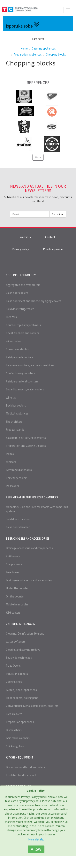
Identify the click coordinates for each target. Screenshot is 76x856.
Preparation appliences (20, 722)
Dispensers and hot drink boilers (25, 767)
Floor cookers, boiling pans (22, 698)
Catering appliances (20, 624)
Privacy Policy (20, 249)
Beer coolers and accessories (27, 538)
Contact (50, 237)
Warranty (25, 237)
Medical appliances (17, 413)
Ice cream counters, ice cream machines (30, 365)
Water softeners (16, 641)
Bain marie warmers (18, 738)
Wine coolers (13, 341)
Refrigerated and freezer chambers (32, 497)
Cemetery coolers (16, 478)
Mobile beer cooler (17, 604)
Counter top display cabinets (23, 325)
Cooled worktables (17, 349)
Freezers (11, 317)
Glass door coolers (17, 293)
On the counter (15, 596)
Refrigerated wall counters (22, 381)
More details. (36, 839)
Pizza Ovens (13, 665)
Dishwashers (14, 730)
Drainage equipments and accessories (29, 580)
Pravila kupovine (53, 249)
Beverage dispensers (19, 470)
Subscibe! (58, 214)
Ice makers (12, 486)
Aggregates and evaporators (23, 285)
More (38, 157)
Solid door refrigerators (20, 309)
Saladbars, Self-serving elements (26, 438)
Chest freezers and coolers (22, 333)
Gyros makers (14, 714)
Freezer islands (15, 429)
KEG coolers (13, 612)
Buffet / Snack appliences (21, 690)
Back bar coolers (16, 405)
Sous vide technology (19, 657)
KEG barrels (13, 556)
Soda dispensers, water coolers (25, 389)
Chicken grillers (15, 746)
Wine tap (11, 397)
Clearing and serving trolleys (23, 649)
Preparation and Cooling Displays (26, 446)
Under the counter (17, 588)
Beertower (12, 572)
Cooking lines (14, 682)
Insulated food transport (21, 775)
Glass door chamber (18, 527)
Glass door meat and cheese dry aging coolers (33, 301)
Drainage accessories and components (29, 548)
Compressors (14, 564)
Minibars (11, 462)
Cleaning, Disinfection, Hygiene (25, 633)
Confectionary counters (20, 373)
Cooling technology (21, 275)
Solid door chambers (18, 519)
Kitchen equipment (19, 757)
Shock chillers (14, 421)
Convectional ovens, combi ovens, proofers (32, 706)
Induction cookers (17, 674)
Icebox (10, 454)
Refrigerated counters (19, 357)
